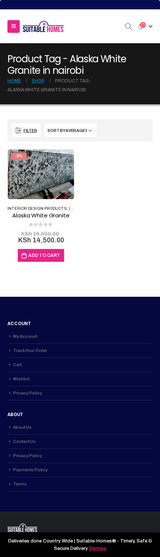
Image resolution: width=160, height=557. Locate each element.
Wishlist (21, 379)
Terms (20, 484)
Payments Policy (30, 470)
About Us (22, 427)
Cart (17, 364)
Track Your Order (30, 350)
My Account (25, 336)
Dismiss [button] (97, 548)
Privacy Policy (27, 393)
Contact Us (24, 441)
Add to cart (44, 255)
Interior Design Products (37, 209)
